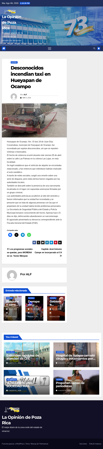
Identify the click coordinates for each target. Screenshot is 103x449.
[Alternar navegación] (49, 48)
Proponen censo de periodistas (70, 384)
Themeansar (43, 444)
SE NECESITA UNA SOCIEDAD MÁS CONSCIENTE (19, 386)
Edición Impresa (95, 444)
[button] (94, 48)
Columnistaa (11, 379)
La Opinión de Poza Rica (11, 22)
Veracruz (60, 352)
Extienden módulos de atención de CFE (22, 357)
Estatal (14, 62)
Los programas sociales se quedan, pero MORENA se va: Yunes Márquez (20, 252)
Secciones (83, 444)
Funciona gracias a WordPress (13, 444)
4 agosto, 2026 (15, 363)
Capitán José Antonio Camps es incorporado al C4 (48, 251)
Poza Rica (10, 352)
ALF (25, 94)
